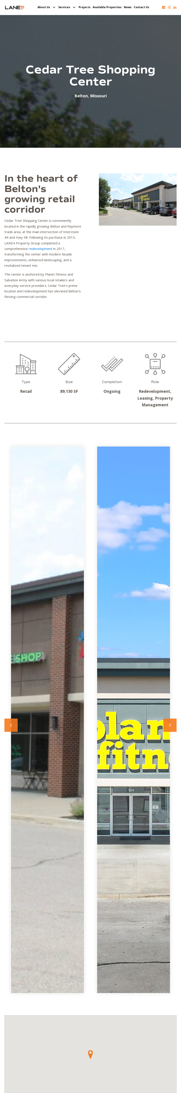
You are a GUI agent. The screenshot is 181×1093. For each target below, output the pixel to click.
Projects (84, 7)
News (128, 7)
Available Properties (107, 7)
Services (64, 7)
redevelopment (40, 248)
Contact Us (141, 7)
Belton (81, 95)
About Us (44, 7)
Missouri (98, 95)
